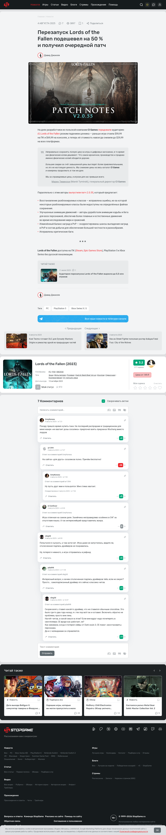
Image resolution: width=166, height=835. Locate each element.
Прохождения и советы (14, 800)
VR (5, 756)
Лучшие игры (98, 753)
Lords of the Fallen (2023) (56, 364)
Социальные (9, 759)
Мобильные (63, 756)
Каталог (121, 753)
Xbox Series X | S (79, 308)
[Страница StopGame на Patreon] (101, 729)
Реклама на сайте (54, 816)
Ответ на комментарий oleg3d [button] (55, 574)
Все (5, 753)
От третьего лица (70, 378)
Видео (64, 4)
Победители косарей (126, 766)
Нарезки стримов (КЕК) (125, 778)
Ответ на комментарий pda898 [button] (58, 604)
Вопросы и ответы (13, 816)
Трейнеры (38, 800)
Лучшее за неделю (106, 766)
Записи (109, 778)
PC (47, 308)
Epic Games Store (93, 250)
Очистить (158, 383)
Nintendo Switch (51, 753)
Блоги (74, 4)
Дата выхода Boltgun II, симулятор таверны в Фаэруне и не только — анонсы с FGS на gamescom (23, 707)
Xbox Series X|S (21, 753)
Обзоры (35, 772)
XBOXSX (60, 372)
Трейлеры (8, 788)
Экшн (51, 375)
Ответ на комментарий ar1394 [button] (58, 481)
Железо (41, 759)
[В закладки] (38, 699)
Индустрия (25, 756)
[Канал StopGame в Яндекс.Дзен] (115, 729)
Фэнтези (100, 375)
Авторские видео (58, 785)
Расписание (97, 778)
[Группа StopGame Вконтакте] (108, 729)
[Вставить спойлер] (124, 653)
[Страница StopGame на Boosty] (93, 729)
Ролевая (70, 375)
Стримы (83, 4)
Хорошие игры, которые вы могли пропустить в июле (61, 706)
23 (79, 713)
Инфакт (72, 785)
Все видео (8, 785)
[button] (45, 438)
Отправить (47, 653)
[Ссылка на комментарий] (125, 420)
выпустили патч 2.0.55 (81, 192)
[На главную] (6, 4)
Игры (45, 4)
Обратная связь (12, 821)
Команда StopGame (34, 816)
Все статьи (9, 772)
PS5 (53, 372)
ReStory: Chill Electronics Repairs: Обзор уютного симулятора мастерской (98, 707)
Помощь (113, 4)
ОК (157, 830)
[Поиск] (141, 5)
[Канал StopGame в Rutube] (130, 729)
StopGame (147, 766)
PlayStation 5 (60, 308)
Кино (20, 759)
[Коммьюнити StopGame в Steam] (145, 729)
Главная (41, 17)
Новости (35, 4)
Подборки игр (47, 772)
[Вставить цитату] (119, 653)
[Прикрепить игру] (109, 653)
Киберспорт (30, 759)
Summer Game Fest (40, 756)
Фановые (13, 756)
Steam (79, 250)
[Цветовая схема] (147, 4)
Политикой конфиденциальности (133, 831)
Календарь (111, 753)
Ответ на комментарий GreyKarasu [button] (57, 454)
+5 (139, 766)
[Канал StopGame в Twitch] (152, 729)
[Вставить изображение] (114, 653)
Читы (29, 800)
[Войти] (159, 4)
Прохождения (98, 4)
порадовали (104, 129)
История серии (41, 785)
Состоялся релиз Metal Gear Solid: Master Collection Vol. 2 (140, 706)
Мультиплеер (60, 375)
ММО (53, 756)
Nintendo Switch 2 (68, 753)
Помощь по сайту (73, 816)
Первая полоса (22, 772)
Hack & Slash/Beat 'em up (85, 375)
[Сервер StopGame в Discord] (160, 729)
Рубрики (19, 785)
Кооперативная (55, 378)
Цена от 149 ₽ (142, 375)
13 (118, 713)
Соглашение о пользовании (68, 821)
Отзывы (146, 753)
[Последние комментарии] (153, 4)
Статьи (55, 4)
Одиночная (110, 375)
